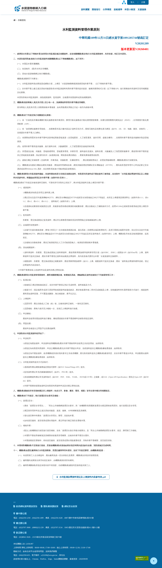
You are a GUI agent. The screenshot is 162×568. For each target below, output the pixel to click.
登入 (132, 2)
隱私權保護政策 (50, 506)
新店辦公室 (21, 533)
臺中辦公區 (21, 513)
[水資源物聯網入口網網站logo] (30, 8)
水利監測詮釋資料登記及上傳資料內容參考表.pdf (82, 477)
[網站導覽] (124, 2)
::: (119, 2)
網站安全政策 (70, 506)
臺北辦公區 (21, 523)
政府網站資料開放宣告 (26, 506)
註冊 (143, 2)
